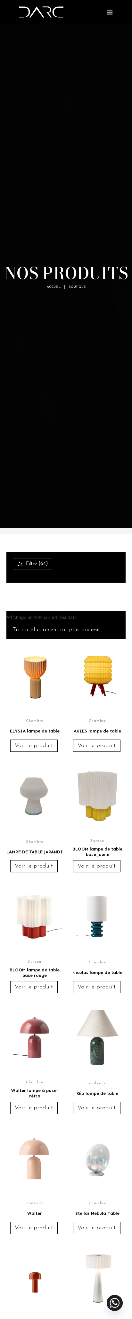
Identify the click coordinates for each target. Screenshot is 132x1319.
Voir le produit (34, 746)
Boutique (77, 287)
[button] (109, 12)
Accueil (54, 287)
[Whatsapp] (115, 1303)
